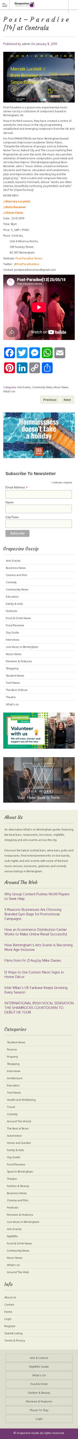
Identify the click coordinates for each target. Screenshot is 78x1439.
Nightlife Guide (39, 1366)
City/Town (12, 517)
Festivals (11, 611)
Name (9, 502)
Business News (16, 568)
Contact (9, 1304)
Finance (12, 1049)
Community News (42, 387)
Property (12, 1056)
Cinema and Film (16, 575)
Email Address (16, 487)
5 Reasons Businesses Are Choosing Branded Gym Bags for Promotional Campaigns (32, 914)
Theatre (11, 697)
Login (7, 1319)
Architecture (15, 1078)
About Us (10, 1297)
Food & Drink (39, 1384)
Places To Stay (39, 1410)
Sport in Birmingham (20, 1171)
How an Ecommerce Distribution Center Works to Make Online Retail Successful (35, 931)
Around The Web (18, 1272)
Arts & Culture (39, 1358)
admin (26, 44)
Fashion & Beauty (18, 1186)
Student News (15, 675)
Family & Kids (14, 603)
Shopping (12, 668)
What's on (9, 391)
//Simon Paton (13, 212)
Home (8, 1311)
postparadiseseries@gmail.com (35, 269)
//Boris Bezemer (14, 207)
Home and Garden (19, 1143)
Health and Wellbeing (21, 1099)
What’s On (39, 1375)
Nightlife (12, 1236)
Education (12, 596)
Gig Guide (12, 632)
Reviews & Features (19, 661)
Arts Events (24, 387)
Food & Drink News (18, 618)
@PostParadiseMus (26, 264)
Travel (11, 1107)
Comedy (11, 582)
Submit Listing (13, 1333)
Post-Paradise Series (28, 258)
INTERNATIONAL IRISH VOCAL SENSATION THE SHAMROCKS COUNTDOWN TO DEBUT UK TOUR (39, 1007)
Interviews (13, 639)
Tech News (13, 682)
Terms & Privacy (14, 1340)
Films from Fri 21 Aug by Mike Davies (32, 960)
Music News (61, 387)
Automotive (14, 1135)
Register (10, 1326)
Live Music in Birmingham (22, 647)
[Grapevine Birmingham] (35, 4)
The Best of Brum (17, 690)
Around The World (19, 1121)
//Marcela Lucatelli (16, 201)
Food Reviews (15, 625)
